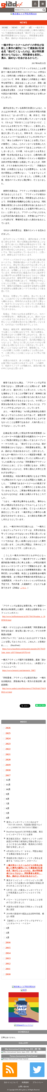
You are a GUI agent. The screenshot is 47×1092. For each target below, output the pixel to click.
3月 (7, 928)
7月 (7, 803)
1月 (7, 937)
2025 (8, 733)
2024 (8, 738)
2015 (8, 947)
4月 (30, 27)
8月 (7, 799)
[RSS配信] (10, 1069)
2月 (7, 933)
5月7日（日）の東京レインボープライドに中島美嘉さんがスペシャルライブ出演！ (24, 893)
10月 (8, 789)
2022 (8, 749)
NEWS (14, 27)
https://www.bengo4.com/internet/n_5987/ (19, 670)
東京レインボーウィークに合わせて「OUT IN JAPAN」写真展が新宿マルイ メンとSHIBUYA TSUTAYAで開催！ (24, 825)
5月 (7, 813)
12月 (8, 780)
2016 (8, 942)
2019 (8, 765)
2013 (8, 958)
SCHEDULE (23, 1031)
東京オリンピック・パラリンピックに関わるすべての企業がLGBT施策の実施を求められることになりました (25, 883)
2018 (8, 770)
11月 (8, 784)
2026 (8, 728)
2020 (8, 759)
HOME (5, 27)
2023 (8, 743)
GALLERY (23, 1043)
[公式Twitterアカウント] (37, 1069)
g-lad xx (12, 4)
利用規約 (25, 1082)
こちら (23, 588)
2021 (8, 754)
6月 (7, 808)
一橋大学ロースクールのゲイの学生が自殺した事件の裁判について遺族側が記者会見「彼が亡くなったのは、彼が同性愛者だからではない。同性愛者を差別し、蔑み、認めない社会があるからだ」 (24, 870)
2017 (23, 27)
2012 (8, 963)
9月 (7, 794)
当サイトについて (11, 1082)
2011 (8, 969)
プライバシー (38, 1082)
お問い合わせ (23, 1087)
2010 (8, 974)
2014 (8, 953)
